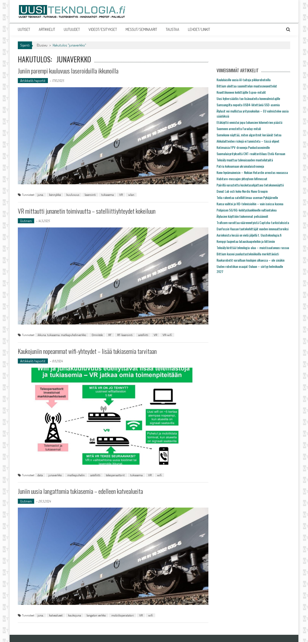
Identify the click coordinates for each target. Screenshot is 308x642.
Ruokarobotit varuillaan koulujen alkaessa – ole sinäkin (250, 260)
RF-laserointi (125, 335)
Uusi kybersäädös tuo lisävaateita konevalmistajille (248, 98)
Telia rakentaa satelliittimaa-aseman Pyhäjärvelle (247, 197)
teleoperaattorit (115, 475)
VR (121, 195)
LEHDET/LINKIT (199, 29)
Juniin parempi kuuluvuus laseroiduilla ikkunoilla (68, 70)
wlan (131, 195)
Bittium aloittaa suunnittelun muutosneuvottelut (247, 85)
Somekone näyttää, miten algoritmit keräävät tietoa (249, 134)
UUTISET (24, 29)
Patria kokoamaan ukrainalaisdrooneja (240, 166)
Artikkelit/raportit (32, 80)
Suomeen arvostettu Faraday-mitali (239, 128)
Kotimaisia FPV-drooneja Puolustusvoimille (243, 147)
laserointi (90, 195)
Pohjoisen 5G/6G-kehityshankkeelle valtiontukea (246, 209)
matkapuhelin (76, 475)
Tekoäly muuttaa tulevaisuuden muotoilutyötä (245, 159)
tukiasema (107, 195)
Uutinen (26, 220)
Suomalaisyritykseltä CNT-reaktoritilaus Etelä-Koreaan (251, 153)
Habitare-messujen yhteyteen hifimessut (242, 178)
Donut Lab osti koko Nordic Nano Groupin (242, 191)
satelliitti (143, 335)
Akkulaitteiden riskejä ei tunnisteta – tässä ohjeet (248, 141)
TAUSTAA (172, 29)
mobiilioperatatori (122, 615)
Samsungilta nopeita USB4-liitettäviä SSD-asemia (248, 104)
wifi (159, 475)
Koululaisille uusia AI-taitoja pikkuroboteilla (243, 79)
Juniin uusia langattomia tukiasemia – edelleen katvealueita (80, 491)
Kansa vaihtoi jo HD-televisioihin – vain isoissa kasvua (250, 203)
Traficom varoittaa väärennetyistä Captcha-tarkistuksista (253, 222)
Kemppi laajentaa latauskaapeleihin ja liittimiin (246, 241)
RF (110, 335)
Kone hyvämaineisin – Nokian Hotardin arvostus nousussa (252, 172)
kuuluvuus (72, 195)
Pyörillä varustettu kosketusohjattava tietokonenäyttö (250, 184)
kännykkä (55, 195)
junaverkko (55, 475)
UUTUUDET (72, 29)
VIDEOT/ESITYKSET (103, 29)
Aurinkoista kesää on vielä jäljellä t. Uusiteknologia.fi (249, 235)
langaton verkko (96, 615)
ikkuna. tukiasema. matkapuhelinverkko (62, 335)
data (40, 475)
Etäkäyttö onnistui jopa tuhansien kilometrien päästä (249, 122)
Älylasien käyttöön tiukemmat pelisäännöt (242, 216)
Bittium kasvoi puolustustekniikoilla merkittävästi (248, 253)
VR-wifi (167, 335)
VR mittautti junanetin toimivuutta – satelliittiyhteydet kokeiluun (86, 211)
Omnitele (97, 335)
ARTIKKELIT (47, 29)
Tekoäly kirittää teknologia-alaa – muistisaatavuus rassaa (253, 247)
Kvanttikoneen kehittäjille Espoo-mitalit (241, 92)
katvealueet (56, 615)
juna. (41, 195)
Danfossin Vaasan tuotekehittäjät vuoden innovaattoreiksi (253, 228)
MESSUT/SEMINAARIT (141, 29)
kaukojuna (74, 615)
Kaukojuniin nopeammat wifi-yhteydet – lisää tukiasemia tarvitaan (87, 351)
